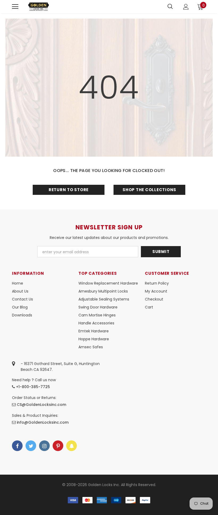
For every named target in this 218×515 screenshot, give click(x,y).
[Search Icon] (170, 6)
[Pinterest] (58, 445)
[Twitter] (31, 445)
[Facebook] (17, 445)
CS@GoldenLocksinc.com (41, 404)
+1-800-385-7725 (32, 386)
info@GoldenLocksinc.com (43, 422)
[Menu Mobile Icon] (15, 6)
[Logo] (38, 6)
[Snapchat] (71, 445)
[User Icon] (186, 7)
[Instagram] (44, 445)
